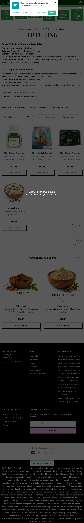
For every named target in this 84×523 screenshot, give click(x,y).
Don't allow (41, 12)
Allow (52, 12)
